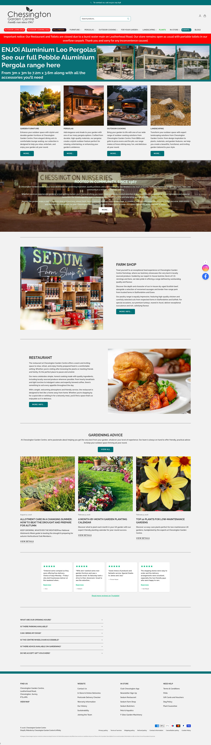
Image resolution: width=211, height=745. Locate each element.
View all (105, 449)
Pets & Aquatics (127, 710)
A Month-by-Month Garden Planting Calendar (102, 521)
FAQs (165, 693)
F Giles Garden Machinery (131, 715)
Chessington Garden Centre (36, 728)
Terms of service (116, 730)
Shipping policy (129, 730)
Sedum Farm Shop (128, 702)
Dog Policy (167, 702)
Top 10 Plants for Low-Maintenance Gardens (160, 521)
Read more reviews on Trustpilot (105, 596)
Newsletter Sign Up (128, 693)
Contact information (156, 730)
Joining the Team (84, 715)
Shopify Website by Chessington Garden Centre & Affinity (40, 730)
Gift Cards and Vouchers (173, 697)
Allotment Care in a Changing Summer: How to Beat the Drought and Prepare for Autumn (46, 522)
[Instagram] (205, 268)
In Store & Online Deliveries (89, 693)
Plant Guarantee (170, 706)
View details (27, 541)
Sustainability (83, 710)
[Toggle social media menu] (205, 262)
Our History (82, 706)
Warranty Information (86, 702)
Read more (47, 585)
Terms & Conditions (171, 689)
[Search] (128, 18)
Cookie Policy (186, 730)
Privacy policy (103, 730)
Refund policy (142, 730)
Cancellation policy (172, 730)
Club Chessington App (129, 689)
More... (27, 153)
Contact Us (82, 689)
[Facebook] (205, 276)
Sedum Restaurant (128, 697)
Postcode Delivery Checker (89, 697)
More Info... (125, 311)
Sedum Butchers (127, 706)
